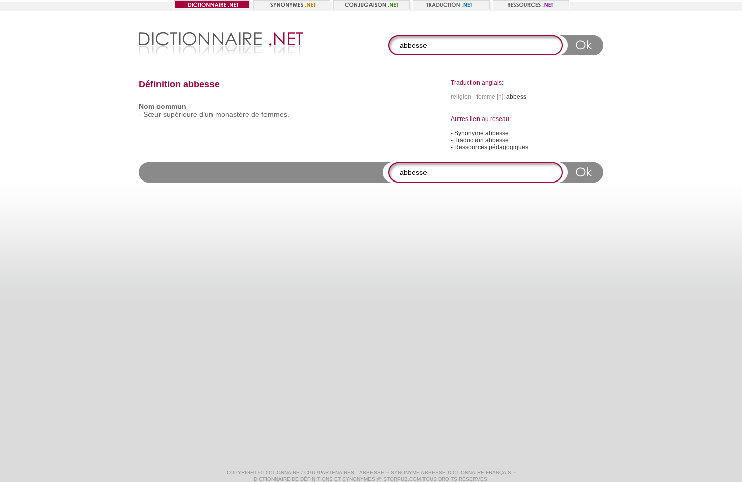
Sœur (152, 114)
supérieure (180, 114)
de (255, 114)
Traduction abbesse (481, 140)
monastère (232, 114)
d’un (206, 114)
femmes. (275, 114)
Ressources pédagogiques (491, 147)
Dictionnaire (281, 472)
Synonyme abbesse (481, 133)
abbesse (371, 472)
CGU (309, 472)
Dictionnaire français (479, 472)
